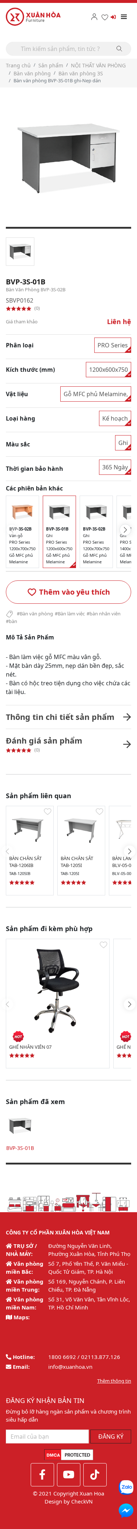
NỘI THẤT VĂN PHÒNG (98, 65)
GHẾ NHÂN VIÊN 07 (30, 1047)
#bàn (11, 621)
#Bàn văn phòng (35, 613)
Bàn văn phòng (32, 73)
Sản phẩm (50, 65)
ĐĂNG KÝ (110, 1437)
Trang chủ (18, 65)
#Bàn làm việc (70, 613)
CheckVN (82, 1501)
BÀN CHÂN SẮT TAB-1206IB (25, 861)
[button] (68, 592)
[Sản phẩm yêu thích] (104, 17)
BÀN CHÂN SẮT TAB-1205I (77, 861)
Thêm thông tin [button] (114, 1381)
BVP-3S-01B (20, 1147)
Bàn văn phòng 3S (80, 73)
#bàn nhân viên (104, 613)
